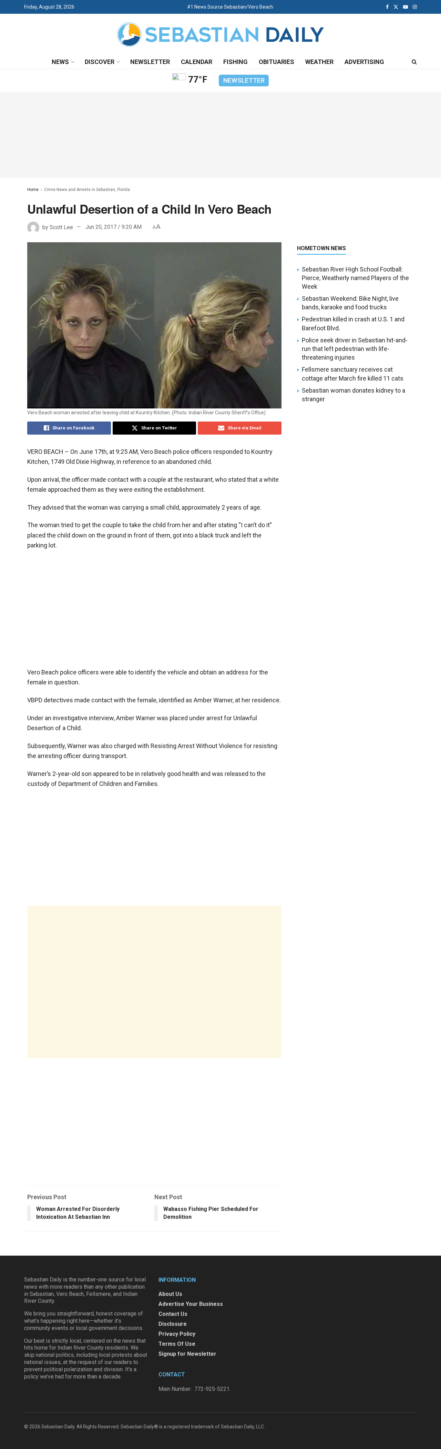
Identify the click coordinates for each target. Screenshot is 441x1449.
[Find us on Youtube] (405, 7)
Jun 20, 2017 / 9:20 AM (113, 227)
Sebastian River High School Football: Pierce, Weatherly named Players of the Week (355, 278)
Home (33, 189)
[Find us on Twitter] (395, 7)
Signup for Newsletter (187, 1354)
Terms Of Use (176, 1344)
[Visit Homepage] (220, 34)
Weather (319, 61)
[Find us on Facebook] (387, 7)
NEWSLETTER (244, 80)
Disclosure (172, 1324)
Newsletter (150, 61)
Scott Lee (61, 227)
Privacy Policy (176, 1334)
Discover (99, 61)
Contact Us (172, 1314)
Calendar (196, 61)
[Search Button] (414, 62)
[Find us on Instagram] (415, 7)
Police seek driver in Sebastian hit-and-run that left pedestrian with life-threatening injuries (355, 349)
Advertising (364, 61)
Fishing (235, 61)
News (60, 61)
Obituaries (276, 61)
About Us (170, 1294)
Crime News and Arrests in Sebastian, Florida (87, 189)
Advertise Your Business (190, 1304)
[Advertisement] (154, 982)
